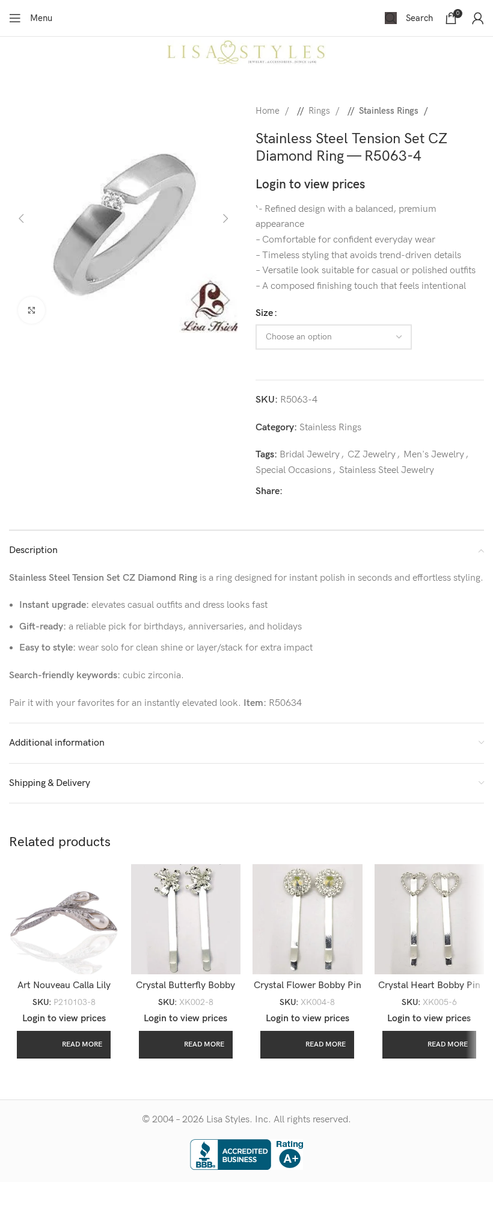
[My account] (478, 18)
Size (264, 313)
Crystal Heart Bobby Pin (429, 985)
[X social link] (314, 491)
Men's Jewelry (433, 454)
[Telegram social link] (391, 491)
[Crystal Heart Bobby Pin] (430, 919)
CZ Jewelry (372, 454)
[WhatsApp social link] (372, 491)
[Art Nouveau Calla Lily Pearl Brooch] (64, 919)
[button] (21, 218)
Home (269, 111)
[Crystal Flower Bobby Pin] (308, 919)
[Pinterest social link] (353, 491)
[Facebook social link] (295, 491)
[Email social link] (333, 491)
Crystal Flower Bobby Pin (307, 985)
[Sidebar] (15, 1197)
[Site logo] (246, 52)
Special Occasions (293, 470)
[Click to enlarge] (31, 310)
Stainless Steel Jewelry (386, 470)
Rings (320, 111)
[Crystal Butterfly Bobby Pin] (186, 919)
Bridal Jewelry (310, 454)
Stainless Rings (390, 111)
